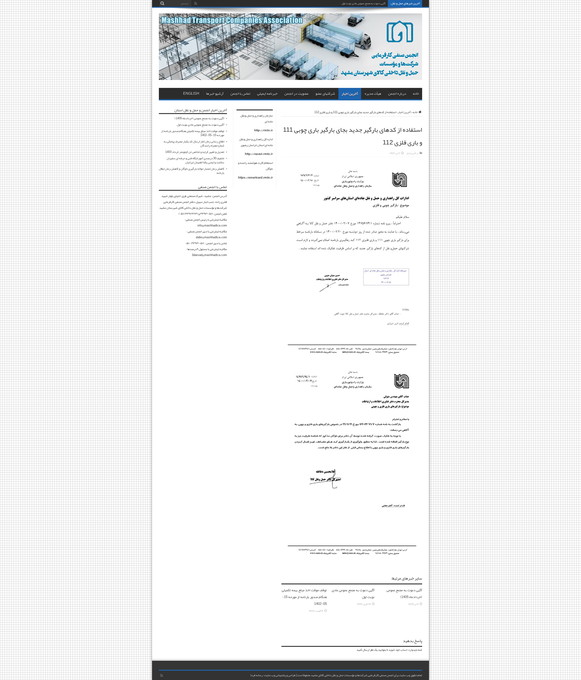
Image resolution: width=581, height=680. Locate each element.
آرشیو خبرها (215, 93)
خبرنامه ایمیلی (267, 93)
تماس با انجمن (240, 93)
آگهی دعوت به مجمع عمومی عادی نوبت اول (364, 3)
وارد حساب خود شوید (401, 650)
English (191, 93)
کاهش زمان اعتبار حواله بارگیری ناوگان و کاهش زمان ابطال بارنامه (191, 171)
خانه (416, 93)
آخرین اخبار (350, 93)
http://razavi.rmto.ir (259, 154)
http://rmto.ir (263, 130)
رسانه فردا (256, 675)
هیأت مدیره (373, 93)
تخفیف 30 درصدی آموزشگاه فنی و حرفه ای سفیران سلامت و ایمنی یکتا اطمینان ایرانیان (195, 160)
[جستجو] (162, 3)
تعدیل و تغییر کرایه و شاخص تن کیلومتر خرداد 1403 (194, 152)
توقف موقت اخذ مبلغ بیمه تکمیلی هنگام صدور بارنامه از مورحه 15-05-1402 (304, 597)
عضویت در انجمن (296, 93)
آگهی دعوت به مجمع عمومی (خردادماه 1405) (404, 593)
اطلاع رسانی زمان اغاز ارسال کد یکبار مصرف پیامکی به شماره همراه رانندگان (194, 144)
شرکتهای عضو (325, 93)
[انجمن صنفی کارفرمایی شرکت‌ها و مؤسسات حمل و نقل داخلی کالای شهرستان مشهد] (290, 76)
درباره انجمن (397, 93)
